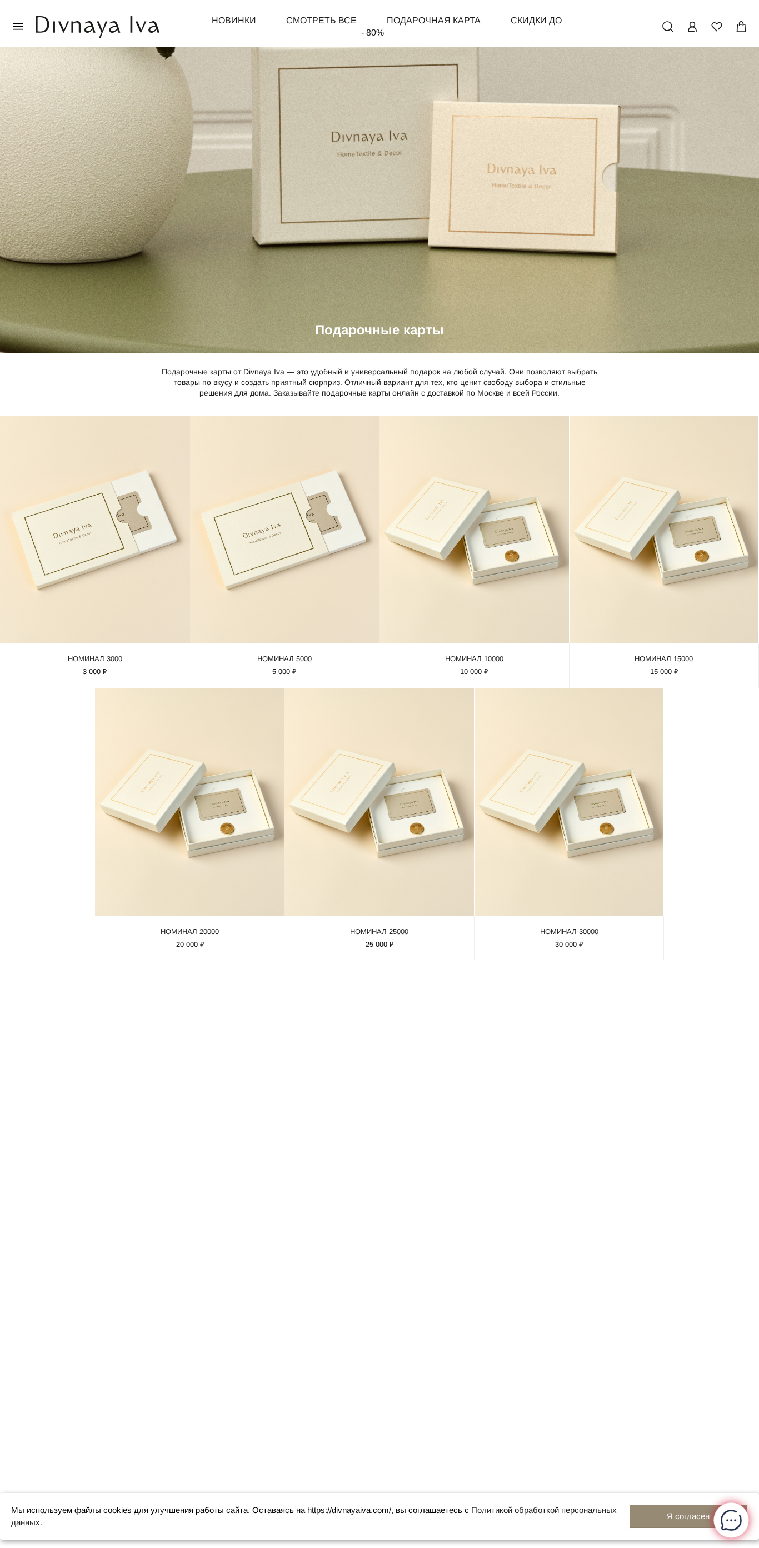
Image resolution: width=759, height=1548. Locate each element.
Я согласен (688, 1516)
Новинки (234, 20)
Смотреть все (321, 20)
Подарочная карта (434, 20)
